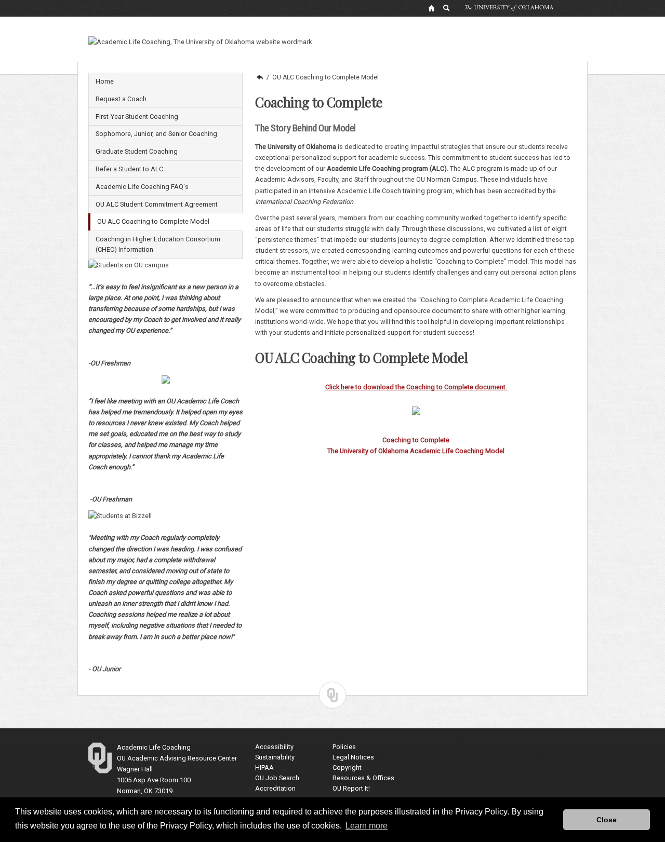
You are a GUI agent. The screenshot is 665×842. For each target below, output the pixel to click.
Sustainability (275, 757)
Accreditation (275, 788)
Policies (344, 747)
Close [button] (606, 820)
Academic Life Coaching (259, 77)
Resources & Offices (363, 778)
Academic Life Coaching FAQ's (142, 187)
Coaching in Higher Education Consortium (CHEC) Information (158, 244)
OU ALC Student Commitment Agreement (157, 204)
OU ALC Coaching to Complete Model (153, 221)
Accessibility (274, 747)
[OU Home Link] (431, 8)
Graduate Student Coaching (137, 151)
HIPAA (264, 767)
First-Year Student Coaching (137, 116)
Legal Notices (353, 757)
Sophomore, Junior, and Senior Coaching (156, 134)
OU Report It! (351, 788)
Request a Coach (121, 99)
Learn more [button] (366, 825)
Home (105, 81)
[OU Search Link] (447, 8)
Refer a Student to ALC (129, 169)
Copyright (347, 767)
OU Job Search (277, 778)
